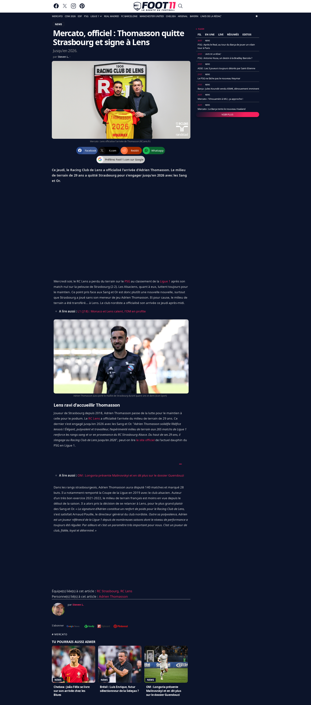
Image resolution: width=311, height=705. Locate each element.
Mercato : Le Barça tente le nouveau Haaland (221, 109)
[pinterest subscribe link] (121, 627)
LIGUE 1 (95, 16)
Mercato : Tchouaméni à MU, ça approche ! (220, 98)
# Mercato (59, 634)
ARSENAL (183, 16)
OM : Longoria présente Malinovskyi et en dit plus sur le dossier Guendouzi (131, 475)
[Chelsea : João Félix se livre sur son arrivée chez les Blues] (73, 664)
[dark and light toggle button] (256, 16)
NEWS (58, 24)
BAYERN (194, 16)
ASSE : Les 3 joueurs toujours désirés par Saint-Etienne (226, 68)
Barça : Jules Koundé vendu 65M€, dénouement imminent (228, 88)
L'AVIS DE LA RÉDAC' (211, 16)
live (221, 34)
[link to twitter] (64, 7)
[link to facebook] (56, 7)
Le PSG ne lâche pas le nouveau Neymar (219, 78)
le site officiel (145, 440)
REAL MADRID (111, 16)
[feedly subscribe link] (89, 626)
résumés (233, 34)
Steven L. (64, 56)
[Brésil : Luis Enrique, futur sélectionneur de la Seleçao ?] (119, 664)
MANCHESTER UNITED (152, 16)
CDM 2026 (70, 16)
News (58, 679)
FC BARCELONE (129, 16)
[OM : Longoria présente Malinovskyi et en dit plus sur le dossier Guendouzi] (166, 664)
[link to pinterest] (82, 7)
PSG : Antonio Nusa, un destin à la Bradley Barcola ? (225, 58)
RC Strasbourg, (108, 591)
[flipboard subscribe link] (103, 627)
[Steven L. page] (58, 609)
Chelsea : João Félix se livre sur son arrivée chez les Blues (71, 691)
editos (246, 34)
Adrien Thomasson (113, 596)
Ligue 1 (165, 281)
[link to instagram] (73, 7)
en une (210, 34)
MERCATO (57, 16)
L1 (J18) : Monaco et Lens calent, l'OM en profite (112, 311)
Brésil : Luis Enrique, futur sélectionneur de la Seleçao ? (119, 689)
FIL (199, 34)
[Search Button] (180, 6)
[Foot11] (155, 6)
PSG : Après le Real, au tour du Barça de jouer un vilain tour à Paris (226, 46)
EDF (80, 16)
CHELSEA (171, 16)
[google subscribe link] (73, 626)
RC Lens (94, 418)
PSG (86, 16)
